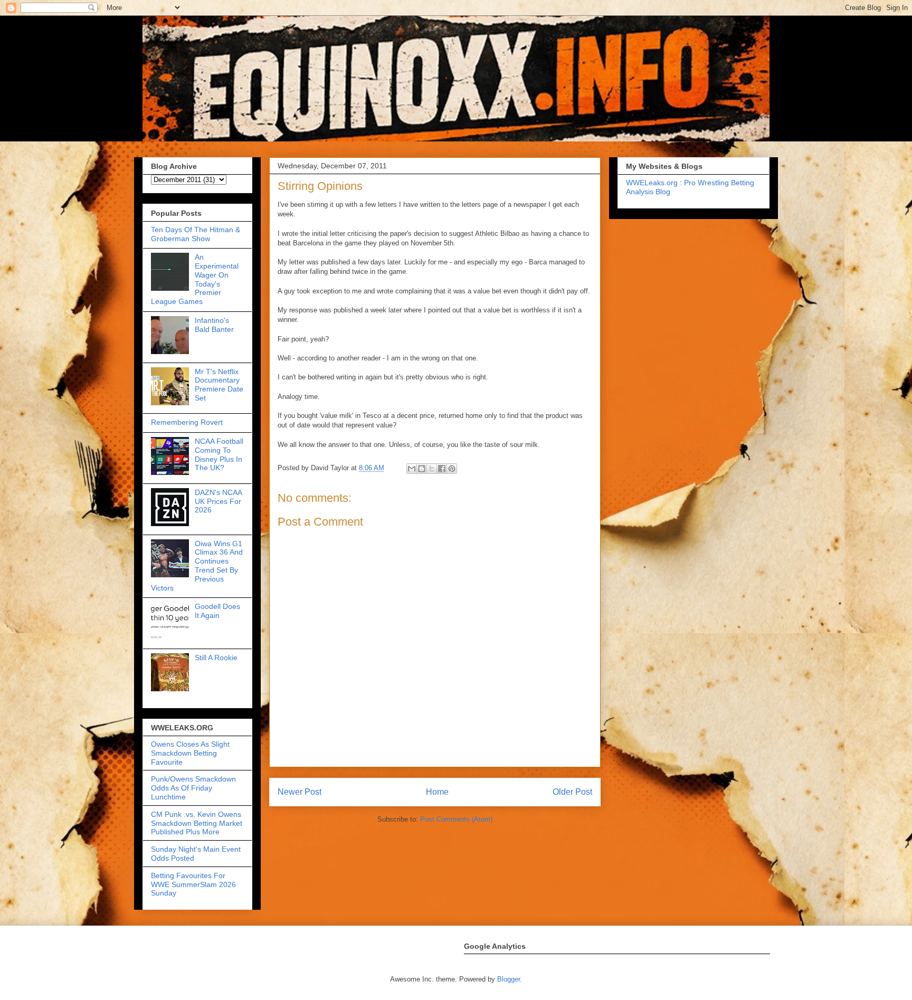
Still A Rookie (216, 657)
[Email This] (411, 468)
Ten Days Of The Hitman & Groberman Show (195, 234)
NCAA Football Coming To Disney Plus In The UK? (219, 454)
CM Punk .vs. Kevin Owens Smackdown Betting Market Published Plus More (196, 823)
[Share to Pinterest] (451, 468)
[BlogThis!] (421, 468)
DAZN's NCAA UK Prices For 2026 (218, 501)
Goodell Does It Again (217, 611)
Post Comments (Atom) (456, 819)
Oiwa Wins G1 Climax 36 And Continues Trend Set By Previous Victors (197, 565)
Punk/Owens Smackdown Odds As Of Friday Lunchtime (193, 788)
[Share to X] (431, 468)
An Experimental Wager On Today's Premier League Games (195, 279)
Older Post (572, 791)
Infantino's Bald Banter (214, 325)
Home (437, 791)
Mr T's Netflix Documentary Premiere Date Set (219, 384)
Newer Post (299, 791)
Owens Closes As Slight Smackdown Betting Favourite (190, 753)
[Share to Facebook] (441, 468)
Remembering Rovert (187, 422)
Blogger (508, 979)
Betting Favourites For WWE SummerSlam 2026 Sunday (193, 884)
